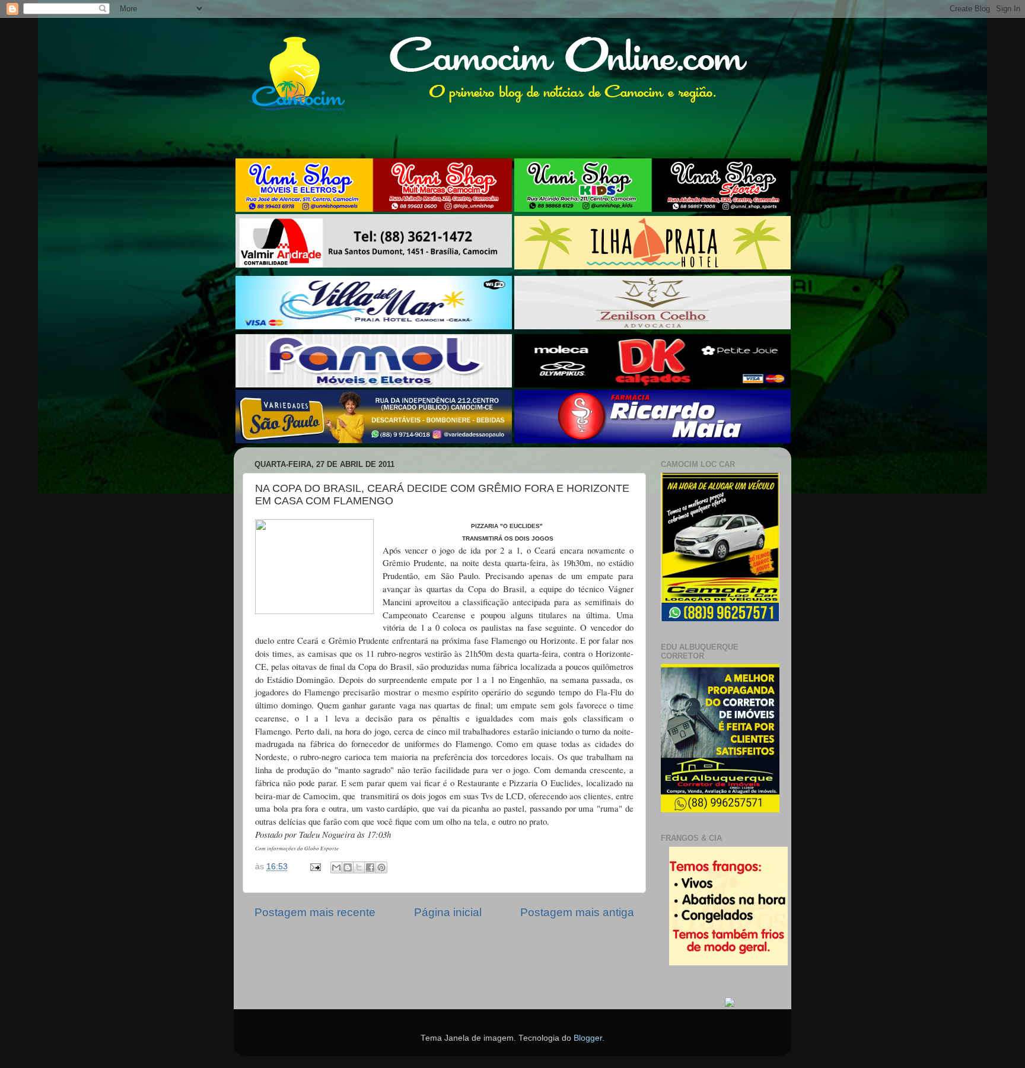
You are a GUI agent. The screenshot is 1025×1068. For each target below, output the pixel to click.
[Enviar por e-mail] (336, 867)
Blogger (588, 1038)
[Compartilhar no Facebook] (370, 867)
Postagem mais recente (314, 912)
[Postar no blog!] (348, 867)
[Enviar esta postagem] (314, 866)
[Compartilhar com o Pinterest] (381, 867)
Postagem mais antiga (577, 912)
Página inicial (448, 912)
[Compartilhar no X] (359, 867)
